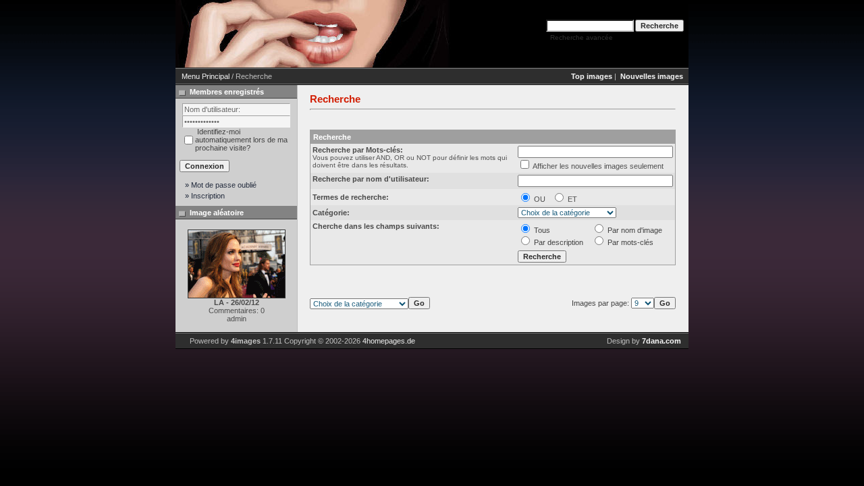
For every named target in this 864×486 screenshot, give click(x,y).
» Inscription (205, 196)
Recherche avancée (581, 37)
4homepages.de (388, 341)
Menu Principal (206, 76)
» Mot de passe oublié (220, 185)
